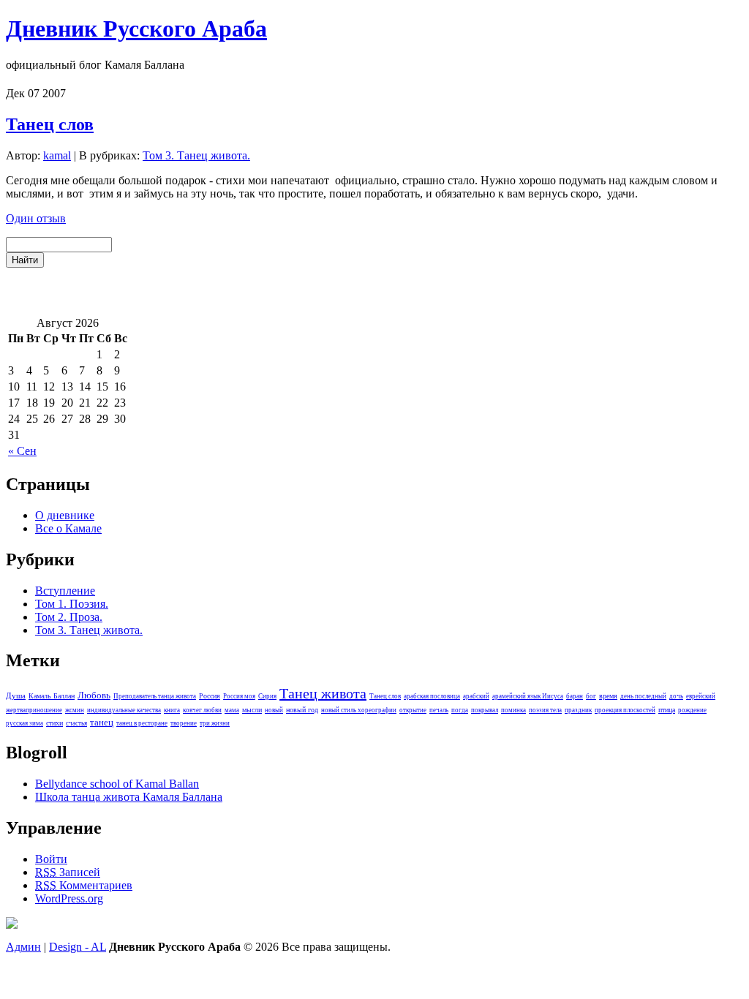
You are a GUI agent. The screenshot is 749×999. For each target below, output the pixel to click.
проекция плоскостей (625, 710)
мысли (252, 710)
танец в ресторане (142, 723)
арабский (476, 696)
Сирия (267, 696)
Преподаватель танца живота (154, 696)
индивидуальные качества (124, 710)
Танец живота (322, 693)
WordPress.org (69, 898)
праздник (578, 710)
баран (574, 696)
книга (172, 710)
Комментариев (83, 885)
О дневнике (64, 515)
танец (101, 722)
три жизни (215, 723)
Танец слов (50, 124)
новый (274, 710)
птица (666, 710)
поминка (513, 710)
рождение (692, 710)
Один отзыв (36, 218)
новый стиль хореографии (358, 710)
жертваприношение (34, 710)
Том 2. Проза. (68, 617)
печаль (438, 710)
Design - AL (77, 946)
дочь (676, 696)
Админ (23, 946)
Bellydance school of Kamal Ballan (117, 783)
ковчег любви (202, 710)
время (608, 696)
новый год (302, 710)
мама (232, 710)
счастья (76, 723)
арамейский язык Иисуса (527, 696)
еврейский (700, 696)
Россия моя (239, 696)
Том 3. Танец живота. (196, 155)
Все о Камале (68, 528)
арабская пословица (432, 696)
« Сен (22, 451)
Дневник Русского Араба (136, 28)
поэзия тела (545, 710)
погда (459, 710)
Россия (209, 696)
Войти (51, 859)
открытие (412, 710)
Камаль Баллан (52, 696)
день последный (643, 696)
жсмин (74, 710)
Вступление (65, 590)
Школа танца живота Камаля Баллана (128, 797)
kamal (57, 155)
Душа (16, 695)
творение (183, 723)
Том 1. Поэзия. (71, 603)
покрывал (484, 710)
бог (591, 696)
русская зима (24, 723)
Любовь (94, 695)
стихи (54, 723)
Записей (67, 872)
